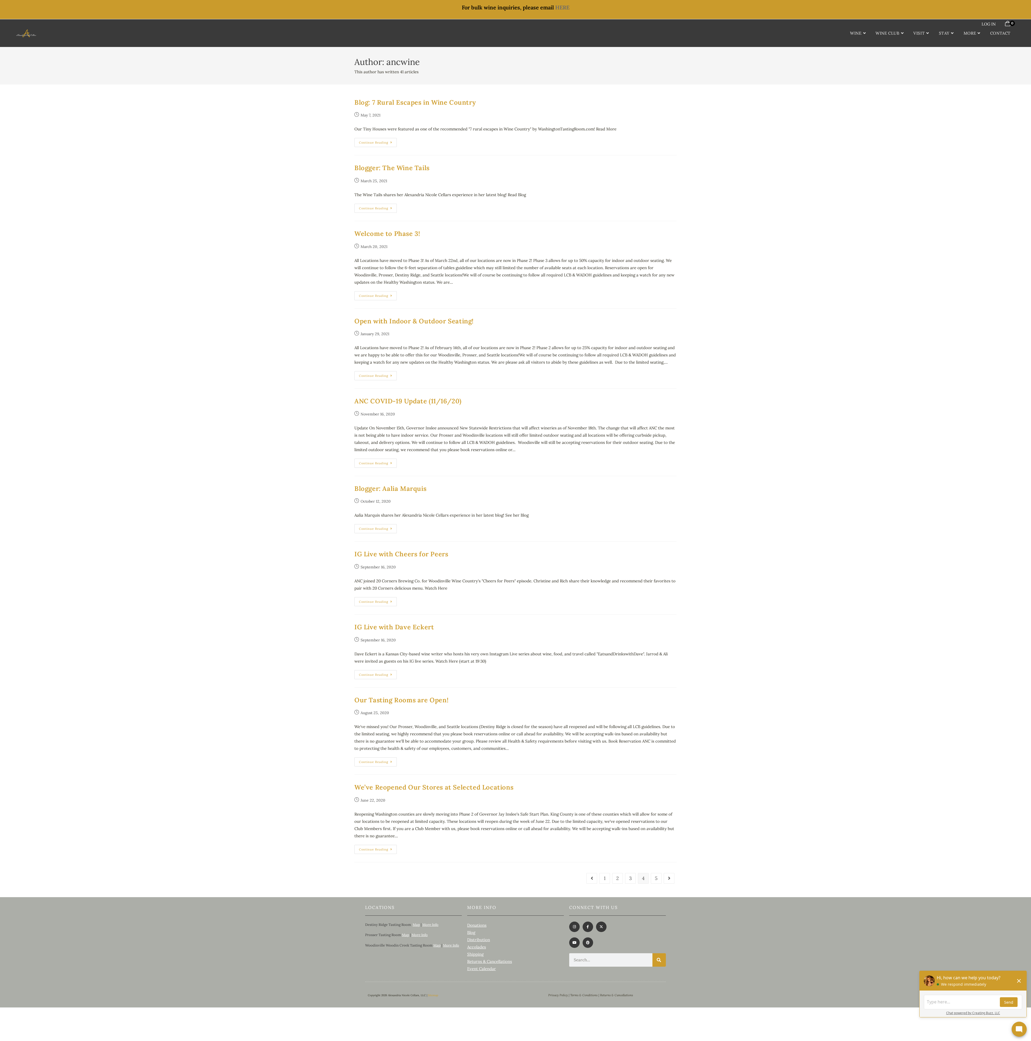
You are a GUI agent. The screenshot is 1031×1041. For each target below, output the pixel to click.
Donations (477, 925)
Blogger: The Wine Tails (392, 168)
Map (416, 924)
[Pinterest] (588, 942)
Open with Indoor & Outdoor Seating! (414, 321)
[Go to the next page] (669, 878)
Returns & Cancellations (489, 961)
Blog (471, 932)
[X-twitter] (601, 927)
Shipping (475, 954)
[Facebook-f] (588, 927)
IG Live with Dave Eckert (394, 627)
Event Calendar (481, 968)
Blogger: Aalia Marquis (390, 488)
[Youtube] (574, 942)
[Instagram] (574, 927)
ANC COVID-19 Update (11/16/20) (408, 401)
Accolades (476, 946)
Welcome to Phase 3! (387, 233)
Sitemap (433, 995)
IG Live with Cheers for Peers (401, 554)
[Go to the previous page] (591, 878)
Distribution (478, 939)
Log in (989, 24)
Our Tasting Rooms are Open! (401, 700)
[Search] (659, 960)
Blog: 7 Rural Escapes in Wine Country (415, 102)
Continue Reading (378, 141)
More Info (430, 924)
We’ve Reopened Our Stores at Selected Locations (433, 787)
